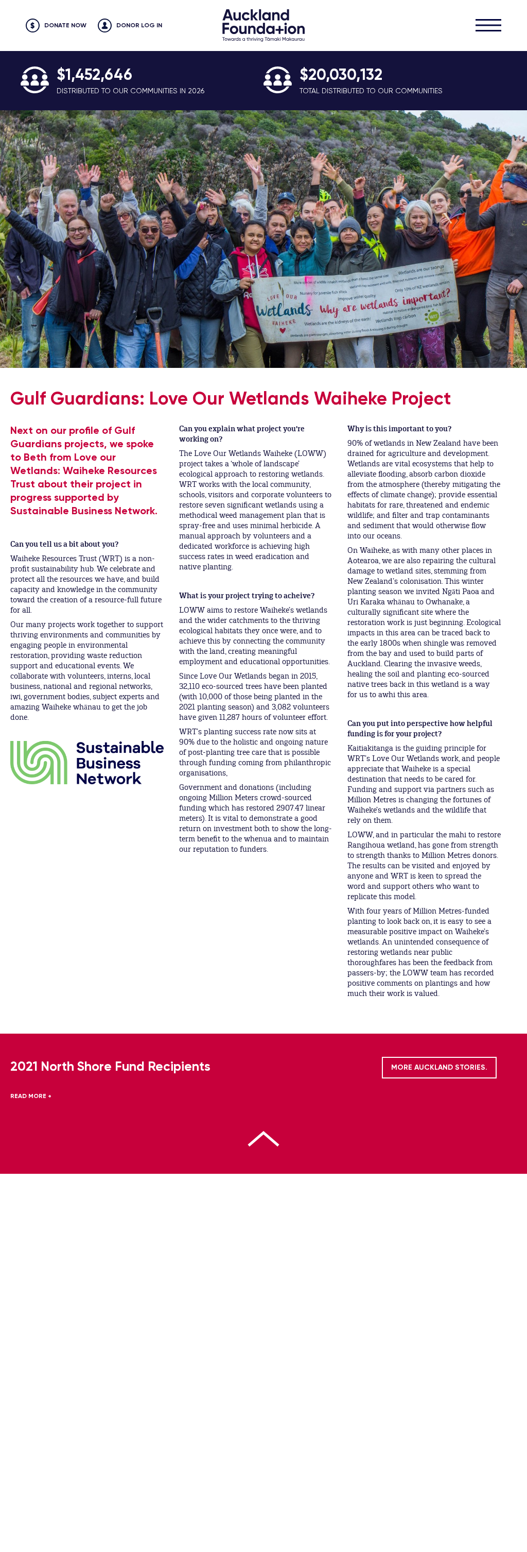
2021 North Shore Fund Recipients (110, 1066)
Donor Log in (139, 25)
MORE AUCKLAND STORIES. (439, 1067)
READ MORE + (30, 1096)
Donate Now (65, 25)
